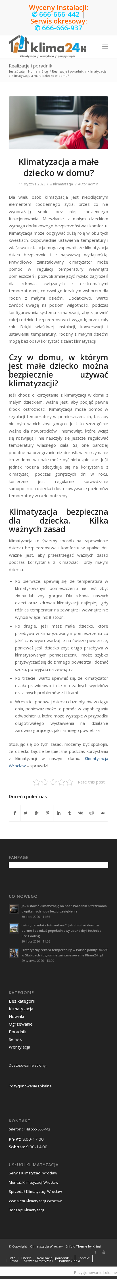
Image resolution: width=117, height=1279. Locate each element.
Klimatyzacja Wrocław (46, 1246)
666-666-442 (59, 14)
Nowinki (16, 1016)
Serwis (15, 1039)
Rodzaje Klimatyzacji (26, 1209)
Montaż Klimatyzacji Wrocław (33, 1182)
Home (32, 71)
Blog (44, 71)
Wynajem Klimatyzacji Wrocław (35, 1200)
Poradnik (17, 1031)
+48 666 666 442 (37, 1129)
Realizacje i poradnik (30, 66)
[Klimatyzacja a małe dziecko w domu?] (58, 122)
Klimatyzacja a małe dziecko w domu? (58, 167)
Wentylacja (19, 1047)
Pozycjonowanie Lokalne (30, 1086)
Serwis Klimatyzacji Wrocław (33, 1173)
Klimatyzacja (96, 71)
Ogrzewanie (21, 1024)
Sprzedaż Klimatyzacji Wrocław (35, 1191)
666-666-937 (62, 27)
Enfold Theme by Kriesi (83, 1246)
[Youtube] (104, 1252)
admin (93, 184)
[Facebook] (95, 1252)
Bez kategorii (22, 1001)
